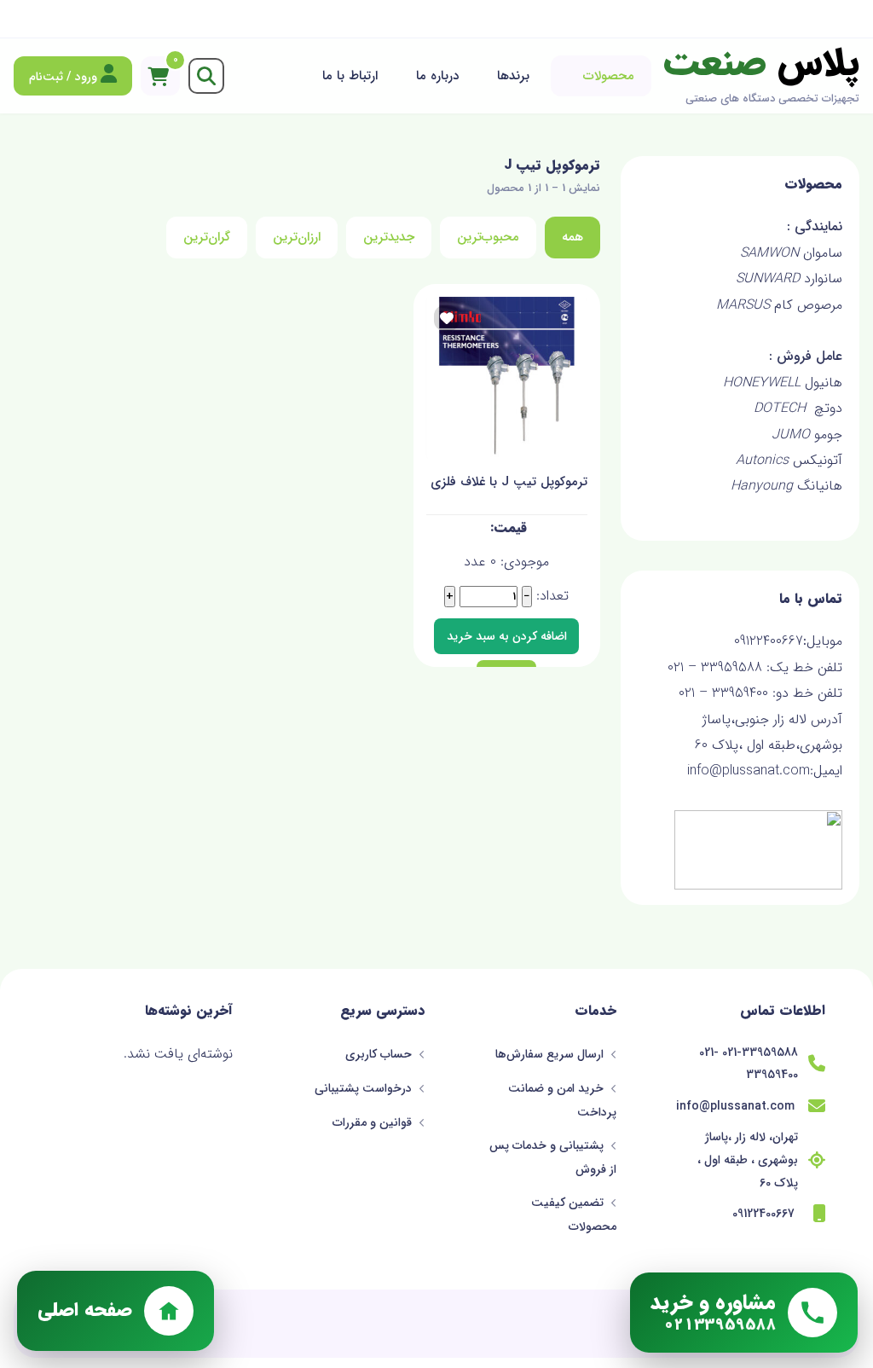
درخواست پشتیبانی (365, 1088)
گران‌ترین (206, 237)
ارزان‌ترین (297, 237)
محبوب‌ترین (488, 237)
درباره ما (437, 76)
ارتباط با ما (350, 76)
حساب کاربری (380, 1054)
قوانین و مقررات (373, 1122)
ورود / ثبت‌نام (65, 76)
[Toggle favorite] (447, 318)
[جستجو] (206, 76)
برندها (513, 76)
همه (572, 237)
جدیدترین (388, 237)
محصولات (608, 76)
